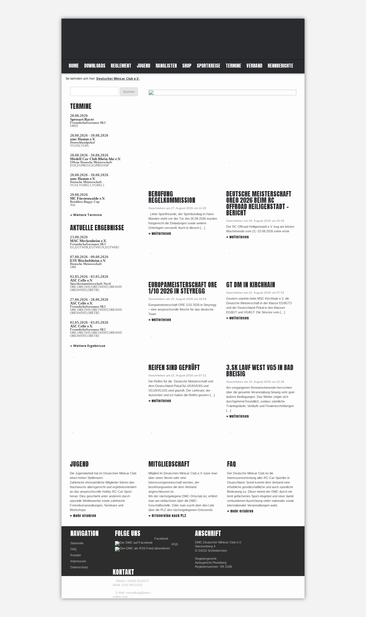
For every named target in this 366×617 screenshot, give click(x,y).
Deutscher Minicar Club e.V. (118, 78)
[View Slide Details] (222, 123)
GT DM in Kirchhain (250, 284)
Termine (233, 65)
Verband (254, 65)
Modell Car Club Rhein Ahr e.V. (95, 159)
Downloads (94, 65)
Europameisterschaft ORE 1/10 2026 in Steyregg (182, 288)
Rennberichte (280, 65)
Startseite (76, 543)
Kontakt (75, 555)
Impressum (78, 561)
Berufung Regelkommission (171, 197)
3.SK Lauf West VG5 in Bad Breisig (259, 370)
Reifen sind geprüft (174, 367)
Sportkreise (208, 65)
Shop (186, 65)
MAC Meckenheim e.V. (88, 241)
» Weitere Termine (86, 215)
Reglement (121, 65)
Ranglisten (166, 65)
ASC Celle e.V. (81, 280)
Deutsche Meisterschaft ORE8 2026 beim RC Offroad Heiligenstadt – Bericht (258, 203)
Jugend (143, 65)
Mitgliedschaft (169, 464)
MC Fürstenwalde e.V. (87, 198)
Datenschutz (79, 567)
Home (74, 65)
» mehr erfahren (83, 515)
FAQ (231, 464)
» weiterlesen (159, 233)
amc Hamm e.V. (82, 139)
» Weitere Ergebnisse (87, 345)
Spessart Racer (82, 119)
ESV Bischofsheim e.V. (88, 260)
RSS (175, 544)
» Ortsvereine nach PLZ (167, 515)
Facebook (161, 538)
